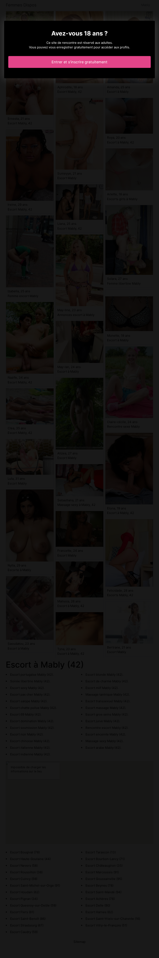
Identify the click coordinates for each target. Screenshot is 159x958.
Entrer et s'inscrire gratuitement (79, 62)
